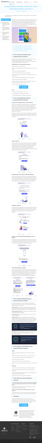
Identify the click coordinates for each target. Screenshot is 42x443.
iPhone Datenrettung (24, 426)
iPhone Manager (18, 426)
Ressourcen (9, 15)
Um (11, 425)
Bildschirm (33, 428)
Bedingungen (13, 427)
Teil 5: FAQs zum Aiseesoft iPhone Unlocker (20, 50)
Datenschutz (12, 426)
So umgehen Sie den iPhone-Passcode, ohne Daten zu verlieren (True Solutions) (6, 24)
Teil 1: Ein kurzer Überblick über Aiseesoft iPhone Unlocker (23, 45)
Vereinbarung (13, 428)
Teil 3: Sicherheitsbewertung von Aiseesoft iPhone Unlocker (23, 48)
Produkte (17, 423)
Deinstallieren (13, 430)
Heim (6, 15)
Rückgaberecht (13, 429)
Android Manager (18, 425)
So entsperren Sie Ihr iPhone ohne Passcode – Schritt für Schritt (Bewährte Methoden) (6, 38)
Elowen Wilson (18, 11)
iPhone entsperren (15, 15)
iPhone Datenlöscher (18, 430)
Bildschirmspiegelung (25, 425)
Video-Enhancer (24, 429)
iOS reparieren (37, 425)
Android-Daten (37, 426)
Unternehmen (13, 423)
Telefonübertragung (18, 427)
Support (11, 4)
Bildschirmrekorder (18, 431)
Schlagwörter (31, 423)
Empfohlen (23, 423)
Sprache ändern (3, 433)
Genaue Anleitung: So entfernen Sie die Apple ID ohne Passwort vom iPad (6, 29)
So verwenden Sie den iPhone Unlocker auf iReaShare (5, 33)
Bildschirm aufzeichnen (32, 431)
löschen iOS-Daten (31, 427)
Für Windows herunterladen (24, 87)
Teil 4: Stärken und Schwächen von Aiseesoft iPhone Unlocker (23, 49)
